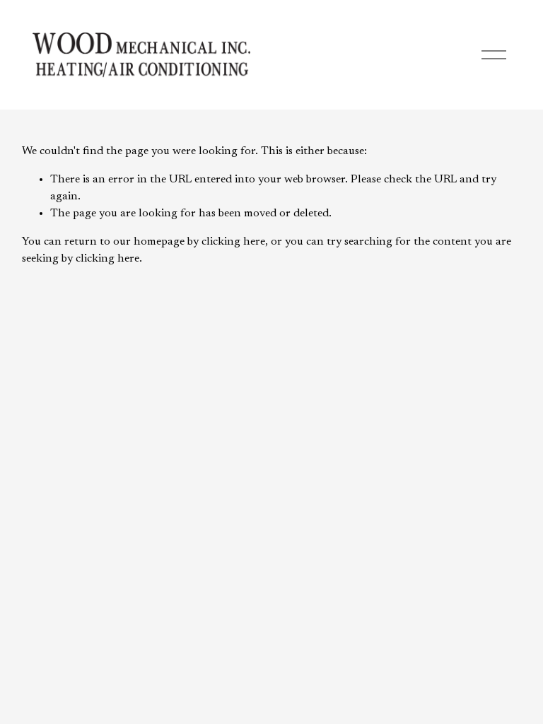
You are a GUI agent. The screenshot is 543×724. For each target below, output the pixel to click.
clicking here (233, 241)
